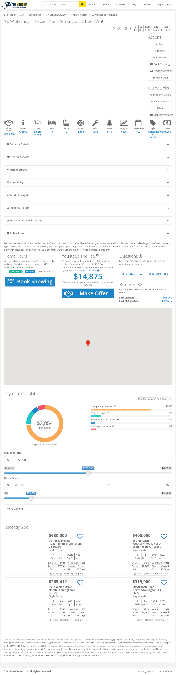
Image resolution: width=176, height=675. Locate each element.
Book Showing (161, 64)
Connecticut (34, 14)
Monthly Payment (162, 114)
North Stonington (78, 14)
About (105, 4)
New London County (55, 14)
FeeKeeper (10, 14)
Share (161, 50)
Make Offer (161, 77)
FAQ (133, 4)
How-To (120, 4)
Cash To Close (164, 399)
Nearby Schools (162, 101)
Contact (147, 4)
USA (22, 14)
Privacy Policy (145, 671)
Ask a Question (132, 274)
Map (161, 108)
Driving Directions (162, 70)
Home (92, 4)
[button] (88, 144)
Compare (161, 57)
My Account (164, 4)
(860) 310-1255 (158, 273)
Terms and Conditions (86, 270)
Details (65, 573)
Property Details (161, 94)
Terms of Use (165, 671)
